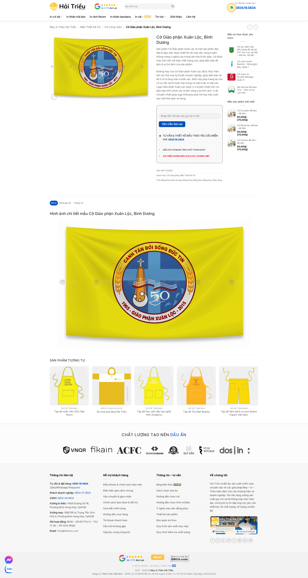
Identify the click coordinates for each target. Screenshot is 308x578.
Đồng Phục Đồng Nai (192, 180)
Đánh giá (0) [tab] (65, 203)
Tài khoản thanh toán (115, 520)
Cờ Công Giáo (113, 27)
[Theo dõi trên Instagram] (217, 540)
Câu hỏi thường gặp (114, 526)
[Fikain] (101, 449)
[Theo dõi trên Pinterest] (239, 540)
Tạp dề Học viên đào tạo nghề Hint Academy (154, 413)
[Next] (258, 394)
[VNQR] (74, 450)
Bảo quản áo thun (166, 520)
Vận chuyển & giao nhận (117, 496)
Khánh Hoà (166, 566)
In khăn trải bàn (76, 16)
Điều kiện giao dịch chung (118, 490)
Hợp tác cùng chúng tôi (116, 532)
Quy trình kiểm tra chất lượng (173, 532)
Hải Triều (215, 483)
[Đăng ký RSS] (245, 540)
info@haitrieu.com (67, 530)
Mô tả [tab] (53, 203)
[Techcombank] (154, 450)
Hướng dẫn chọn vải (168, 496)
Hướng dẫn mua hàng (115, 514)
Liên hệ (190, 16)
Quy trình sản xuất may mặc (172, 526)
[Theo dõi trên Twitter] (228, 540)
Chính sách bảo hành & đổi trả (120, 502)
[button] (54, 97)
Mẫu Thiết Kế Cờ (90, 27)
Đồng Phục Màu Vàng (212, 180)
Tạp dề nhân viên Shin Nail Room (69, 413)
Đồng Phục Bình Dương (171, 180)
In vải (138, 16)
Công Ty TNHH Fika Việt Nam (107, 574)
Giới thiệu (176, 16)
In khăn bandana (120, 16)
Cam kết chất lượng (114, 508)
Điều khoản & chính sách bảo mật (122, 484)
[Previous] (49, 394)
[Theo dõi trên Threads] (234, 540)
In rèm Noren (98, 16)
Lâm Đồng (154, 566)
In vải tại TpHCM (140, 566)
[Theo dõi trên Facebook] (212, 540)
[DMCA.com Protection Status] (179, 558)
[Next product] (249, 27)
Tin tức (159, 16)
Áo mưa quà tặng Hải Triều (112, 411)
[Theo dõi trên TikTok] (223, 540)
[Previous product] (255, 27)
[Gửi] (172, 6)
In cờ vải (55, 16)
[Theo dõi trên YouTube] (250, 540)
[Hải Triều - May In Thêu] (67, 6)
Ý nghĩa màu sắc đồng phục (172, 508)
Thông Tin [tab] (78, 203)
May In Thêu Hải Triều (63, 27)
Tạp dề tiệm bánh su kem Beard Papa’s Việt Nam (239, 413)
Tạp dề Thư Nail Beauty (196, 411)
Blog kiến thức (164, 484)
